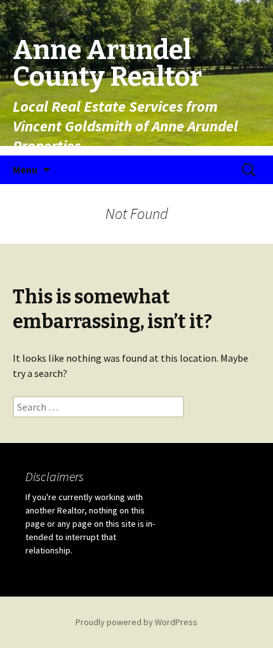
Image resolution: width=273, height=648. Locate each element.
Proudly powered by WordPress (136, 622)
